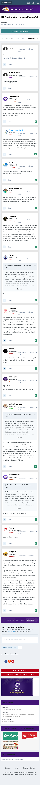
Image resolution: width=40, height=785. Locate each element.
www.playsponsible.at (26, 774)
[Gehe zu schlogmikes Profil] (5, 379)
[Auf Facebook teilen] (5, 661)
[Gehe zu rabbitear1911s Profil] (5, 99)
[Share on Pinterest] (12, 661)
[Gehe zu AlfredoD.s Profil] (5, 311)
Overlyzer (5, 712)
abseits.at (5, 707)
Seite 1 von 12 (20, 38)
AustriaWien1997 (16, 188)
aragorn (12, 552)
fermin (11, 528)
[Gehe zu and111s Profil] (5, 165)
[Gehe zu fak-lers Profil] (5, 257)
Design (17, 768)
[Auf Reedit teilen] (9, 661)
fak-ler (12, 255)
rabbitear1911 (14, 96)
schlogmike (13, 377)
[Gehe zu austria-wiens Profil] (5, 75)
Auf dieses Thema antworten (20, 31)
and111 (11, 162)
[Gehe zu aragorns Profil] (5, 554)
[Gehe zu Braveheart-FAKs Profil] (5, 132)
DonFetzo (13, 216)
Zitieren (10, 64)
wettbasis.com (6, 719)
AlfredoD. (13, 308)
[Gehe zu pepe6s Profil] (5, 351)
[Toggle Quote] (6, 265)
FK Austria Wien (19, 25)
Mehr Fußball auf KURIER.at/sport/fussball (20, 674)
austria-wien (14, 73)
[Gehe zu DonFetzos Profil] (5, 219)
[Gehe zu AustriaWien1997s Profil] (5, 191)
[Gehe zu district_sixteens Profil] (5, 406)
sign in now (11, 631)
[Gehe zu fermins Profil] (5, 530)
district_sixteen (15, 404)
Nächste (31, 38)
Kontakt (25, 768)
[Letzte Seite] (37, 38)
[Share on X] (2, 661)
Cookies (32, 768)
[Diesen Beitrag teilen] (36, 49)
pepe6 (11, 349)
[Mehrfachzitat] (4, 64)
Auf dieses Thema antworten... (15, 640)
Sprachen (8, 768)
